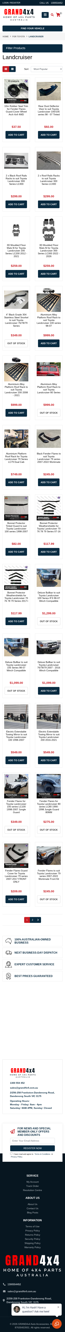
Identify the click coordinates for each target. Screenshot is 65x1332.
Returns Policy (32, 1234)
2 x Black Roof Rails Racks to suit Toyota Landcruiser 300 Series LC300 (16, 179)
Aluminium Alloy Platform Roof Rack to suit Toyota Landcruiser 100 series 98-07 (49, 320)
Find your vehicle (32, 28)
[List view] (12, 69)
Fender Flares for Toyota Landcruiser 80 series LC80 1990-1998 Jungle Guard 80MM (48, 807)
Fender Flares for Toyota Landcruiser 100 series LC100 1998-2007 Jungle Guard (16, 807)
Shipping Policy (32, 1243)
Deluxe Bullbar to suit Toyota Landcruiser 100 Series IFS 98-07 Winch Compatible (49, 596)
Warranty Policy (32, 1247)
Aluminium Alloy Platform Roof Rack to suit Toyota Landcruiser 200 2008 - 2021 (16, 390)
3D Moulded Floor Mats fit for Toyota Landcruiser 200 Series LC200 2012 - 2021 (16, 251)
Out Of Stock (16, 343)
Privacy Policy (16, 1157)
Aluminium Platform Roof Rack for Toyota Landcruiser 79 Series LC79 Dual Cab (16, 457)
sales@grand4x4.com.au (24, 1087)
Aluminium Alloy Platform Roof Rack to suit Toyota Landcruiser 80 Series (48, 388)
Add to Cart (16, 134)
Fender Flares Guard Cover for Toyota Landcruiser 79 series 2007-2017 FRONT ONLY (16, 876)
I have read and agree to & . (32, 1155)
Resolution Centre (32, 1190)
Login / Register (11, 3)
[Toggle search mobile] (51, 15)
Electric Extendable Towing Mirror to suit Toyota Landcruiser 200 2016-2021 (49, 735)
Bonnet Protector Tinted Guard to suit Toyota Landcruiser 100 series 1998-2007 (16, 527)
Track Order (32, 1186)
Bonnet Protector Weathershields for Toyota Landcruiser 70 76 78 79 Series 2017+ (16, 596)
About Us (32, 1204)
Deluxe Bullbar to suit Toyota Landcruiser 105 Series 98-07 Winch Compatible (16, 666)
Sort (26, 69)
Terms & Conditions (42, 1154)
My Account (32, 1181)
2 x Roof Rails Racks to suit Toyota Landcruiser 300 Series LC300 (49, 179)
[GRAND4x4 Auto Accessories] (18, 14)
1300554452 (14, 1284)
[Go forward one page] (38, 920)
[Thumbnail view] (5, 69)
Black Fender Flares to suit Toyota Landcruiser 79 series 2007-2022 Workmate (49, 457)
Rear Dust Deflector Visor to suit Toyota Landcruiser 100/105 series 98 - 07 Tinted (49, 110)
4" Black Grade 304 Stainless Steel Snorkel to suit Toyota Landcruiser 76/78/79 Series (16, 320)
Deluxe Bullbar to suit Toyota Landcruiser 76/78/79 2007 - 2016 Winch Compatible (48, 666)
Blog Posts (32, 1212)
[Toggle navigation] (45, 15)
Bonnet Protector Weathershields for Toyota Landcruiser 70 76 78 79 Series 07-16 (48, 527)
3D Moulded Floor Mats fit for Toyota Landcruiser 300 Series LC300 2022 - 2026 (49, 251)
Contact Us (32, 1208)
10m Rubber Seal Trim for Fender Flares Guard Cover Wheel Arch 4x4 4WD (16, 110)
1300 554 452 (17, 1083)
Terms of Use (33, 1226)
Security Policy (32, 1239)
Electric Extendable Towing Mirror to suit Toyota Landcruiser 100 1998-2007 (16, 735)
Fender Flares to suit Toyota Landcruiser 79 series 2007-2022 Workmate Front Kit (48, 874)
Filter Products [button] (15, 48)
